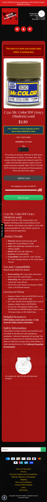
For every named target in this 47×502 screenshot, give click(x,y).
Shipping (23, 479)
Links (23, 487)
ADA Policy (23, 490)
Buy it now (23, 197)
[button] (4, 497)
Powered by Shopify (23, 497)
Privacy (23, 471)
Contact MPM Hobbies (23, 485)
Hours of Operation (23, 469)
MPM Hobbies (23, 495)
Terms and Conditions (23, 482)
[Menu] (17, 29)
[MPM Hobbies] (10, 16)
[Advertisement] (23, 413)
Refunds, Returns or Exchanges (23, 477)
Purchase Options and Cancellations (23, 474)
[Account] (23, 29)
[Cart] (30, 29)
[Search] (43, 449)
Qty (23, 146)
